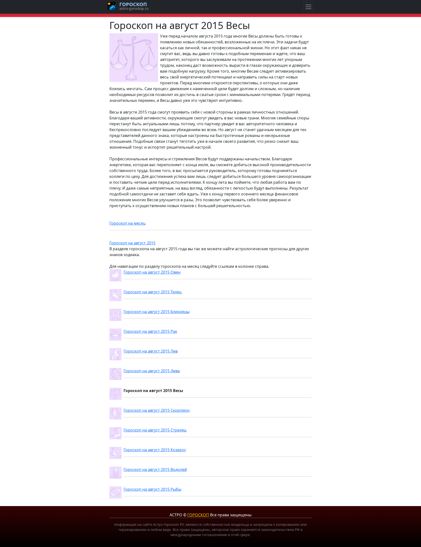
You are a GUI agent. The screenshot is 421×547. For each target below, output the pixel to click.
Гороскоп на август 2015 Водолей (155, 469)
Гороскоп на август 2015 (132, 243)
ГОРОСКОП (198, 515)
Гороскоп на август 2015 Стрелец (155, 430)
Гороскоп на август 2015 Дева (152, 371)
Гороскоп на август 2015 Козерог (155, 449)
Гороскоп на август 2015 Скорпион (157, 410)
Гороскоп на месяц (127, 223)
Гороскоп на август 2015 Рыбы (152, 489)
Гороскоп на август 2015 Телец (153, 292)
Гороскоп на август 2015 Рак (150, 331)
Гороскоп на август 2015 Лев (151, 351)
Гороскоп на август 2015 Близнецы (157, 311)
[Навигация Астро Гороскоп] (308, 7)
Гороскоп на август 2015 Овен (152, 272)
